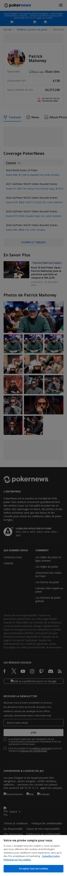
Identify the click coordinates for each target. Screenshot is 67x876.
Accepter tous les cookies (33, 868)
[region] (33, 855)
